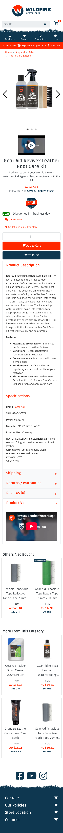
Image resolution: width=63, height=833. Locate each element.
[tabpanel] (31, 93)
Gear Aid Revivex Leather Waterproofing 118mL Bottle (47, 670)
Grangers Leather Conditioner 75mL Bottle (15, 733)
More (55, 39)
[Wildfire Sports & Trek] (31, 11)
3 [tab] (35, 129)
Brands (24, 39)
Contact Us (40, 39)
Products (10, 39)
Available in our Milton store (22, 227)
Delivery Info (15, 219)
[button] (31, 255)
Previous (5, 94)
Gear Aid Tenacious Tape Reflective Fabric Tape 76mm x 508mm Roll (15, 594)
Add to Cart (33, 245)
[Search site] (45, 24)
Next (58, 94)
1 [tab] (27, 129)
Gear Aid (20, 406)
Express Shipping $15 (34, 45)
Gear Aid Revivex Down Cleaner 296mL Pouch (15, 670)
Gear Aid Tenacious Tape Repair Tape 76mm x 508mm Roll (47, 594)
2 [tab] (31, 129)
